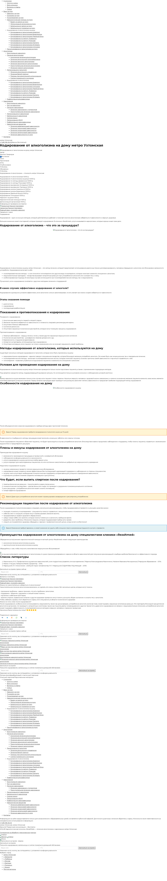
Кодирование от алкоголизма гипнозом (25, 47)
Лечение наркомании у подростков (23, 109)
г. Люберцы (7, 859)
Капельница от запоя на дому (21, 26)
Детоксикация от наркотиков (18, 114)
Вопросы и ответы (13, 7)
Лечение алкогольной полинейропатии (25, 59)
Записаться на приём (87, 670)
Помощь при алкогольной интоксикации (25, 76)
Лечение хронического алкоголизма (24, 64)
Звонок (4, 837)
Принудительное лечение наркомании (25, 112)
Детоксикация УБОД (15, 120)
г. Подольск (7, 865)
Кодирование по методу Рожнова (22, 41)
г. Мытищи (7, 863)
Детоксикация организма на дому (23, 24)
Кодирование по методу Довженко (23, 38)
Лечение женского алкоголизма (22, 61)
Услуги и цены (12, 3)
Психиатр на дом (13, 15)
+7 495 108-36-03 (6, 142)
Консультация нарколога (16, 53)
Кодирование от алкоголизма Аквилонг (25, 32)
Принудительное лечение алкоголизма (25, 66)
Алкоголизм (7, 51)
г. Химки (6, 867)
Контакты (6, 137)
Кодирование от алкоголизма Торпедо (24, 43)
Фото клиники (12, 5)
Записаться (83, 572)
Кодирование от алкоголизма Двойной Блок (27, 36)
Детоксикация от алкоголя (17, 70)
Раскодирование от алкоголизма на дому (22, 49)
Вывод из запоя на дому (19, 22)
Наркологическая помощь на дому (20, 20)
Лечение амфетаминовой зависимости (24, 126)
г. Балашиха (7, 857)
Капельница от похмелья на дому (22, 28)
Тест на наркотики (13, 105)
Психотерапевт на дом (15, 18)
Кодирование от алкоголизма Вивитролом (26, 34)
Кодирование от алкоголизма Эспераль (25, 45)
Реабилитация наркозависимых (19, 122)
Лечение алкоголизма (15, 55)
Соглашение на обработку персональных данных (18, 832)
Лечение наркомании (15, 107)
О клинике (7, 1)
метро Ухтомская (9, 855)
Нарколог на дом (13, 13)
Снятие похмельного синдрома (22, 78)
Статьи (9, 9)
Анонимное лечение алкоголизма (23, 57)
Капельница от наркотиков (17, 116)
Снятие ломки (12, 118)
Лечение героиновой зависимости (23, 128)
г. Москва (6, 861)
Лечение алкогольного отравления (23, 72)
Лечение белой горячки (19, 74)
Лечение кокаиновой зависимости (23, 130)
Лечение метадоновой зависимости (23, 132)
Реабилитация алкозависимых (18, 99)
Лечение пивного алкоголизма (21, 68)
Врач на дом (8, 11)
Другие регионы (9, 869)
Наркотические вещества (16, 124)
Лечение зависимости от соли (21, 135)
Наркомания (8, 101)
